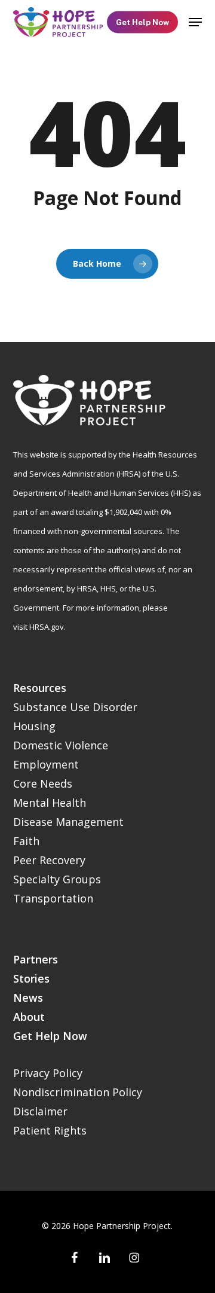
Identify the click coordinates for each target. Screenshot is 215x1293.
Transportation (53, 898)
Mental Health (49, 802)
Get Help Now (50, 1036)
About (29, 1017)
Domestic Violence (60, 745)
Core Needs (42, 783)
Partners (35, 959)
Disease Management (68, 822)
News (28, 997)
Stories (31, 978)
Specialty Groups (57, 879)
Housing (34, 726)
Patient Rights (50, 1130)
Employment (46, 764)
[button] (195, 22)
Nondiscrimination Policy (77, 1092)
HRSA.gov (46, 626)
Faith (26, 841)
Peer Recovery (49, 860)
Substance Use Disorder (75, 707)
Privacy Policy (47, 1073)
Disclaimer (40, 1111)
